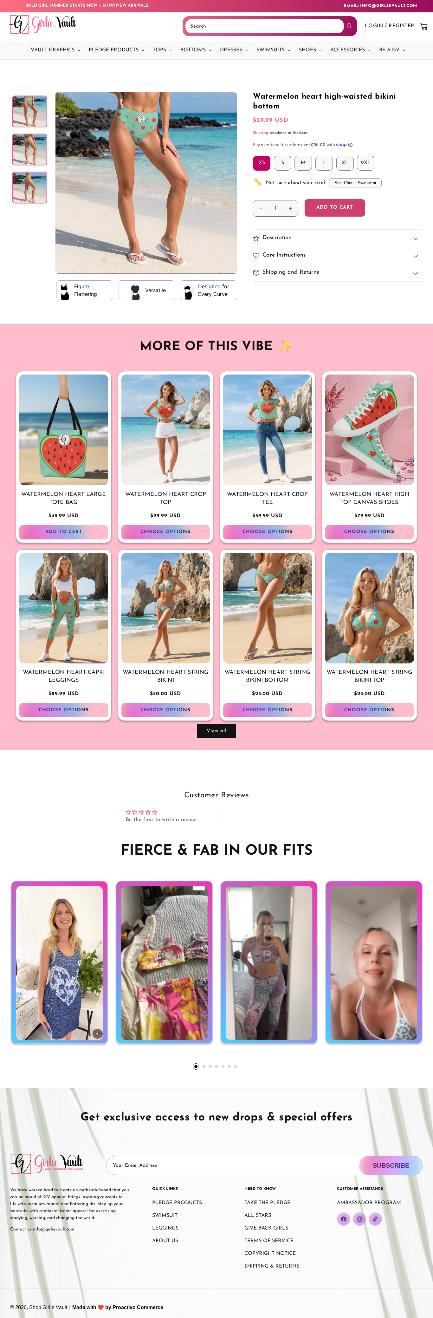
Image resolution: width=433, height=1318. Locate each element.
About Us (165, 1240)
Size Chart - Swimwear (355, 182)
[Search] (350, 26)
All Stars (257, 1215)
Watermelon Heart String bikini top (369, 676)
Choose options (165, 532)
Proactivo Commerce (138, 1307)
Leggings (165, 1228)
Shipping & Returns (271, 1266)
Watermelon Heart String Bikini (166, 676)
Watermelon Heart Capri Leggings (64, 676)
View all (217, 731)
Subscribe (391, 1165)
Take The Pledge (267, 1202)
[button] (54, 50)
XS (262, 163)
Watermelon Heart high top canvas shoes (369, 499)
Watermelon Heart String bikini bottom (267, 676)
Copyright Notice (270, 1253)
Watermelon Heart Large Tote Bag (63, 499)
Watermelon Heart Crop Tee (267, 499)
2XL (366, 163)
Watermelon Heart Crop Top (165, 499)
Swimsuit (165, 1215)
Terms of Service (269, 1240)
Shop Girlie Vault (48, 1307)
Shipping (260, 133)
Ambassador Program (369, 1202)
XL (345, 163)
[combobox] (264, 26)
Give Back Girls (266, 1228)
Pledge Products (177, 1202)
